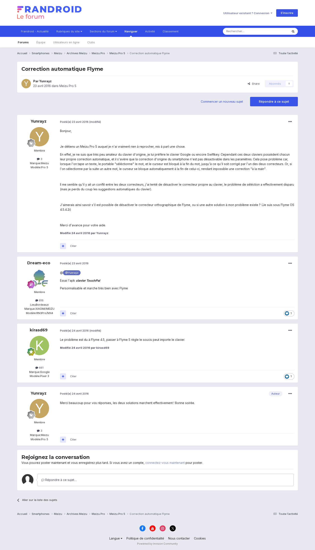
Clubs (91, 42)
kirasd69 (39, 330)
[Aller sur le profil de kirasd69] (39, 345)
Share (255, 83)
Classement (170, 31)
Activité (150, 31)
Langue (115, 538)
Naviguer (130, 31)
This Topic (276, 31)
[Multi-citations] (63, 246)
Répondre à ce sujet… (60, 480)
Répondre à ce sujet (274, 101)
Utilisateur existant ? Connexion (247, 13)
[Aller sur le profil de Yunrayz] (26, 83)
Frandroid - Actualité (35, 31)
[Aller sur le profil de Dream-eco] (39, 278)
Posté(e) (74, 121)
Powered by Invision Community (157, 543)
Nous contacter (179, 538)
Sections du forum (102, 31)
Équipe (40, 42)
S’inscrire (287, 13)
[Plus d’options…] (290, 121)
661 (41, 367)
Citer (73, 246)
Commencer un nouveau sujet (222, 101)
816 (41, 300)
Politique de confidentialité (145, 538)
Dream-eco (38, 263)
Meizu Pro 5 (67, 86)
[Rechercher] (293, 31)
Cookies (200, 538)
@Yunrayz (71, 272)
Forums (23, 42)
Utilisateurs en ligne (66, 42)
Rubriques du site (68, 31)
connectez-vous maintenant (165, 462)
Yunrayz (45, 81)
